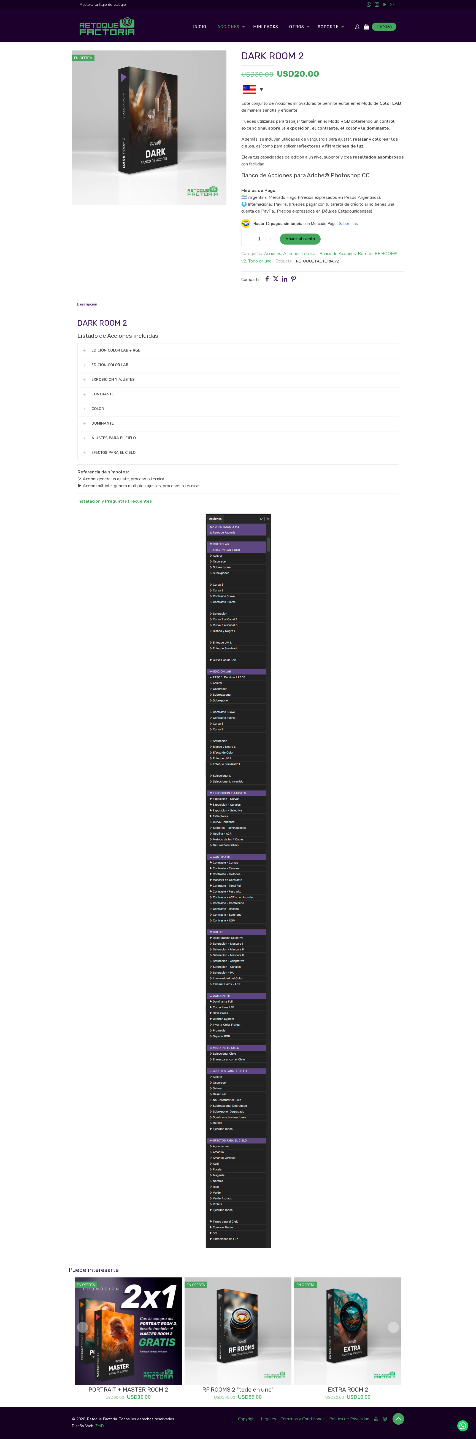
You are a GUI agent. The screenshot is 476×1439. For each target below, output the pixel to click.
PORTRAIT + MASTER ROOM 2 (128, 1389)
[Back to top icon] (398, 1419)
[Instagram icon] (376, 4)
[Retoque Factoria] (107, 27)
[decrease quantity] (247, 239)
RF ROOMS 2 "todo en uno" (238, 1389)
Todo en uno (260, 261)
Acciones (272, 254)
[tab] (87, 304)
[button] (462, 1425)
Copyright (247, 1419)
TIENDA (384, 26)
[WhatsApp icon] (368, 4)
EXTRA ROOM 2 (348, 1389)
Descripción (87, 304)
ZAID (99, 1426)
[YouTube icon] (384, 4)
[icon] (392, 4)
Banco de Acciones (338, 254)
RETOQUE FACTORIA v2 (317, 261)
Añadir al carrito (300, 239)
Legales (268, 1419)
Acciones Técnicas (300, 254)
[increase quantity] (271, 239)
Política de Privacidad (349, 1419)
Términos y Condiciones (302, 1419)
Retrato (365, 254)
